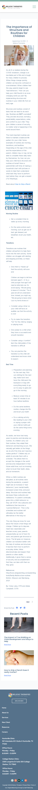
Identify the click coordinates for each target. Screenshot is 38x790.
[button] (17, 608)
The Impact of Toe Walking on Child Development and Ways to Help (18, 639)
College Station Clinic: (10, 759)
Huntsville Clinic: (8, 738)
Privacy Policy (26, 785)
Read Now (7, 644)
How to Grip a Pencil (22, 184)
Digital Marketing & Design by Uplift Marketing (20, 787)
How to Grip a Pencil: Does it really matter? (16, 671)
